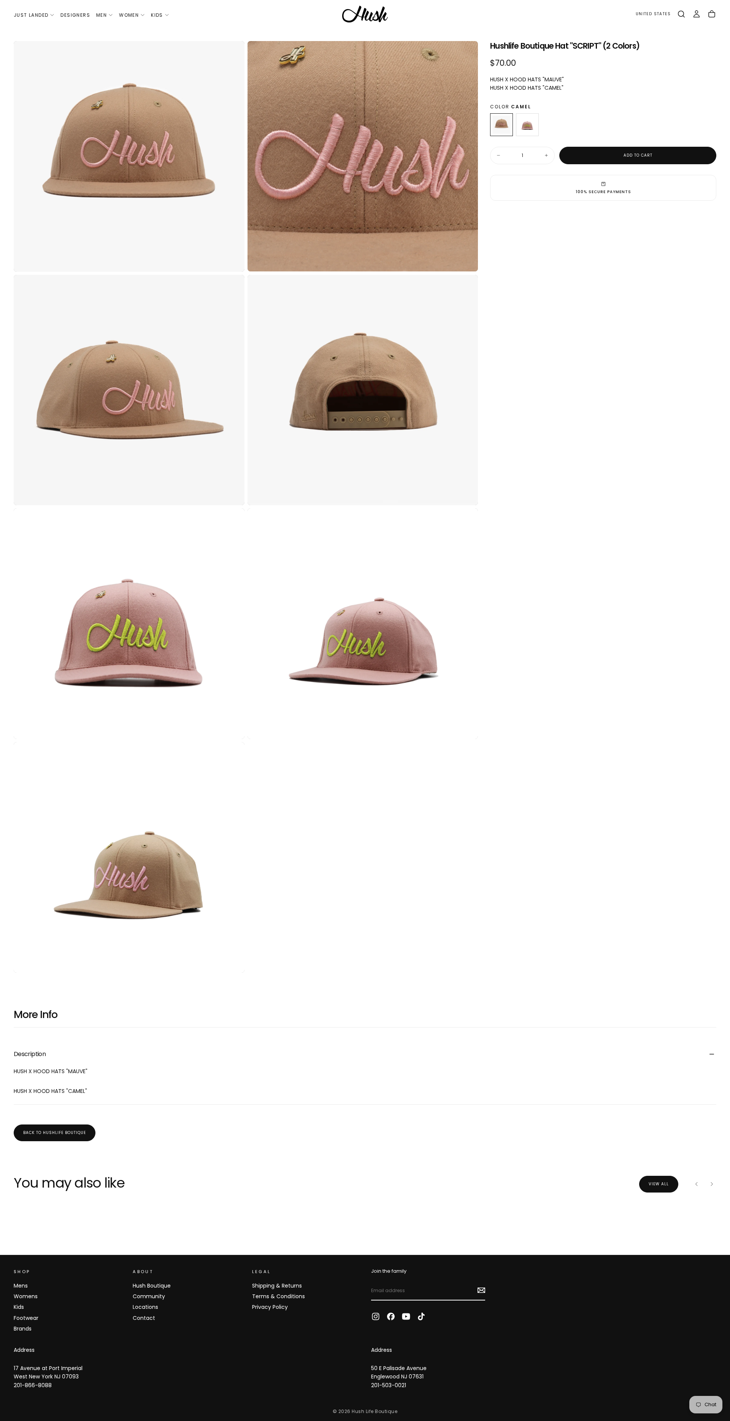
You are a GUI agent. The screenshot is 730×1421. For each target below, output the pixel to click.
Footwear (26, 1318)
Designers (75, 15)
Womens (26, 1296)
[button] (653, 14)
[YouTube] (406, 1316)
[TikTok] (421, 1316)
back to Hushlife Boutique (54, 1133)
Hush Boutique (152, 1285)
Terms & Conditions (278, 1296)
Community (149, 1296)
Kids (157, 15)
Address (24, 1350)
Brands (23, 1328)
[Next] (711, 1184)
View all (659, 1184)
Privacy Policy (270, 1307)
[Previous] (696, 1184)
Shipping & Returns (277, 1285)
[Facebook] (390, 1316)
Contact (144, 1318)
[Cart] (711, 14)
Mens (21, 1285)
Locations (145, 1307)
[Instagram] (375, 1316)
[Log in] (696, 14)
